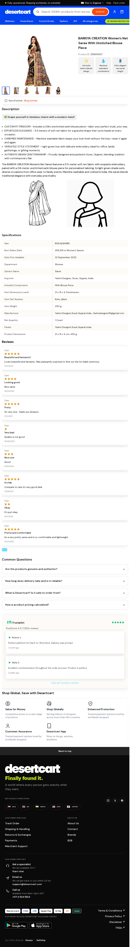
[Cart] (122, 11)
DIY (75, 21)
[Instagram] (108, 800)
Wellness (10, 21)
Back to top (65, 751)
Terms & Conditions (111, 910)
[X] (115, 800)
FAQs (120, 927)
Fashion (64, 21)
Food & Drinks (46, 21)
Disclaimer (117, 922)
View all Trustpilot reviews (65, 682)
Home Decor (27, 21)
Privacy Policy (115, 916)
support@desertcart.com (27, 884)
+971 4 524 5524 (21, 896)
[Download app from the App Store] (40, 925)
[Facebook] (122, 800)
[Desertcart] (18, 12)
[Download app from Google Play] (16, 925)
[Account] (115, 11)
